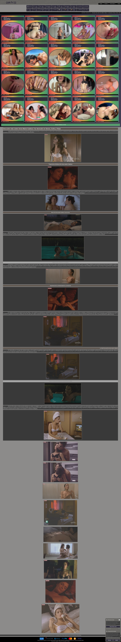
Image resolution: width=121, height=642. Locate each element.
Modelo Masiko (52, 94)
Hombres (106, 3)
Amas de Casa (30, 6)
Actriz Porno (62, 635)
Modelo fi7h (28, 67)
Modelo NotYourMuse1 (77, 121)
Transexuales (112, 3)
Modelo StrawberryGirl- (77, 94)
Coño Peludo (86, 6)
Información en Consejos (54, 635)
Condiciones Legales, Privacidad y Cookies (113, 637)
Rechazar (109, 640)
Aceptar (116, 640)
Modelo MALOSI (29, 94)
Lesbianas (86, 9)
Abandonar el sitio (108, 628)
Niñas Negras (80, 9)
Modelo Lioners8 (53, 67)
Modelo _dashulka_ (6, 94)
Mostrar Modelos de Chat (60, 124)
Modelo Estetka (52, 121)
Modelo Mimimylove (101, 94)
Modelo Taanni (5, 67)
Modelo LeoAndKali (101, 121)
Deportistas (79, 635)
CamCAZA (83, 12)
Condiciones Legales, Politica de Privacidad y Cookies (60, 641)
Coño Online (80, 6)
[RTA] (119, 628)
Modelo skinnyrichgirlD (77, 67)
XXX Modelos (73, 635)
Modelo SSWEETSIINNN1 (31, 121)
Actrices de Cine (88, 12)
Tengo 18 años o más (113, 626)
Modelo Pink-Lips (6, 121)
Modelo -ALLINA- (100, 67)
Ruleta (119, 3)
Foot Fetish (55, 9)
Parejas (100, 3)
